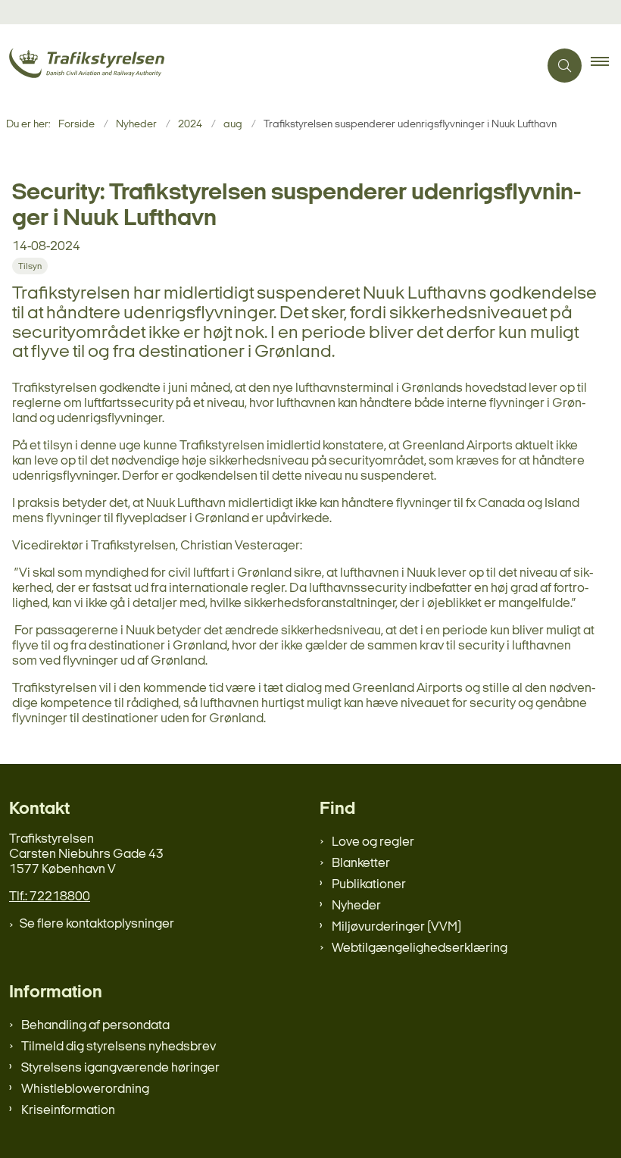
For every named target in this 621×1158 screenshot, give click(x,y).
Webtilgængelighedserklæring (419, 948)
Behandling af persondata (95, 1025)
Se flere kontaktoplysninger (97, 924)
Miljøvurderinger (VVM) (396, 927)
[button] (606, 66)
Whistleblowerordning (85, 1089)
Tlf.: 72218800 (49, 896)
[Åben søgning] (565, 66)
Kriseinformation (68, 1110)
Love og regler (373, 842)
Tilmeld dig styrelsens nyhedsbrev (118, 1047)
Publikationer (369, 884)
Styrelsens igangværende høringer (120, 1068)
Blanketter (361, 863)
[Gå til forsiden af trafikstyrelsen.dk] (263, 66)
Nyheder (356, 906)
